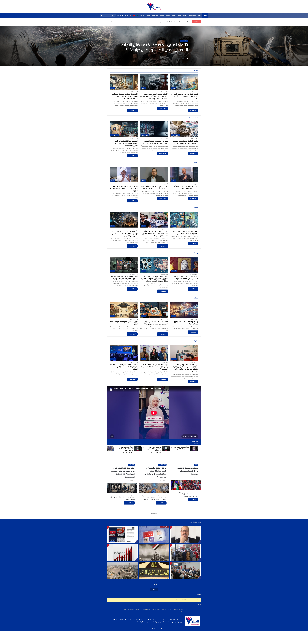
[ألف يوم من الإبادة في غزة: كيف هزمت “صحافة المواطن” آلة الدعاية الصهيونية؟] (122, 488)
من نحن (142, 15)
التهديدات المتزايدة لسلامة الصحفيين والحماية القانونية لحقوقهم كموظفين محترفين (125, 96)
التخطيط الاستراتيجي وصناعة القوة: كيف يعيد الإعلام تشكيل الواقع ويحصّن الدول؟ (124, 188)
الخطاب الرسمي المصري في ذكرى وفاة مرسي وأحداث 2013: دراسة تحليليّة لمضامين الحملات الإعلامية (154, 96)
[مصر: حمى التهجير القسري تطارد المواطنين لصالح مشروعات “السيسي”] (122, 570)
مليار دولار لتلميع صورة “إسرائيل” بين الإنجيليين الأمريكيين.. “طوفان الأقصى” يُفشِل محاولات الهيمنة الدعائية (154, 279)
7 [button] (179, 58)
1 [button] (187, 58)
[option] (154, 46)
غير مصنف (131, 464)
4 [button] (183, 58)
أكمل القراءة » (193, 110)
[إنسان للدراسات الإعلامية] (154, 6)
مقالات (168, 15)
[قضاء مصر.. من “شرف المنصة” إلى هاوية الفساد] (154, 570)
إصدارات (148, 15)
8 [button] (178, 58)
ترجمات (173, 15)
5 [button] (182, 58)
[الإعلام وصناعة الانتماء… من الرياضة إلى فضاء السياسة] (186, 485)
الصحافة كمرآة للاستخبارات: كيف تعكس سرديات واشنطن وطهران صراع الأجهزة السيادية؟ (125, 143)
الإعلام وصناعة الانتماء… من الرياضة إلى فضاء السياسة (187, 471)
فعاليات (162, 15)
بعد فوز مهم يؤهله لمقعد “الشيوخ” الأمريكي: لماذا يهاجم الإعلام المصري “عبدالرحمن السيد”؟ (154, 233)
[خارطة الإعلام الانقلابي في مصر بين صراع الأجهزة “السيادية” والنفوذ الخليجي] (122, 534)
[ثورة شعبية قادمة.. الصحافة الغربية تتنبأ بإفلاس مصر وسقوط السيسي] (154, 534)
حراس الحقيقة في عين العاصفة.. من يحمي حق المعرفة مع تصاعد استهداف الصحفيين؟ (154, 367)
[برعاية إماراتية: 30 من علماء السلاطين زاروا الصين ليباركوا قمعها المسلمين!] (185, 552)
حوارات (184, 15)
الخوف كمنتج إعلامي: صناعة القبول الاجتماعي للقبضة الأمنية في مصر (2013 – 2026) (171, 21)
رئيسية (154, 589)
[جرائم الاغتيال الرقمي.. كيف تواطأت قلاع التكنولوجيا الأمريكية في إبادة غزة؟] (154, 488)
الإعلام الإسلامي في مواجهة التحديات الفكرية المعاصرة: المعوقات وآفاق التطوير (184, 96)
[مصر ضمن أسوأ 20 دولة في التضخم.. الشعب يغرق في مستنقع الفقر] (122, 552)
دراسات (199, 15)
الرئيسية (205, 15)
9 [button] (177, 58)
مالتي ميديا (155, 15)
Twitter (199, 594)
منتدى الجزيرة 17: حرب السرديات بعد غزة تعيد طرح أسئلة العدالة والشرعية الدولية (124, 367)
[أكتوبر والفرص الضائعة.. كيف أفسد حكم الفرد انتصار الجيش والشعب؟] (154, 552)
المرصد (179, 15)
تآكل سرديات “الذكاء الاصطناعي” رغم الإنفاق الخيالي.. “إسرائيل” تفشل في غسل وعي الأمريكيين (125, 233)
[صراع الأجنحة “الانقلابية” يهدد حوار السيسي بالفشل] (185, 570)
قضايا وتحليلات (192, 15)
